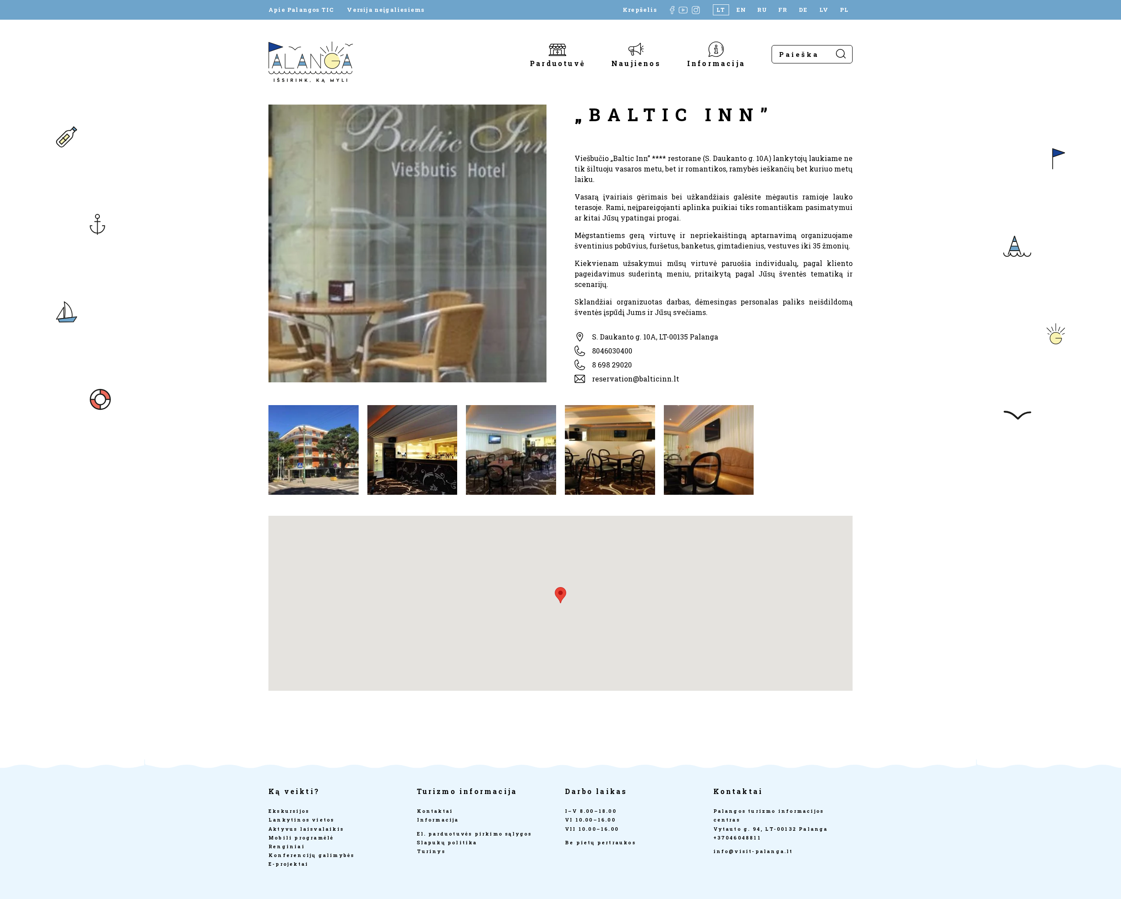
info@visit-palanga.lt (753, 851)
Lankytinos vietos (301, 819)
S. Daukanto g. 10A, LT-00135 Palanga (655, 336)
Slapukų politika (447, 842)
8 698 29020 (612, 364)
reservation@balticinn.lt (635, 378)
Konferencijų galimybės (311, 855)
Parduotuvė (557, 63)
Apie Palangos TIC (301, 10)
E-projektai (288, 864)
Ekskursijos (288, 811)
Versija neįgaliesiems (385, 10)
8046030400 (612, 350)
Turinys (431, 851)
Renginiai (286, 846)
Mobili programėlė (301, 837)
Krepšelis (640, 10)
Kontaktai (435, 811)
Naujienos (636, 63)
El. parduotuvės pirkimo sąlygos (474, 833)
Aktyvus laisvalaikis (306, 829)
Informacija (716, 63)
